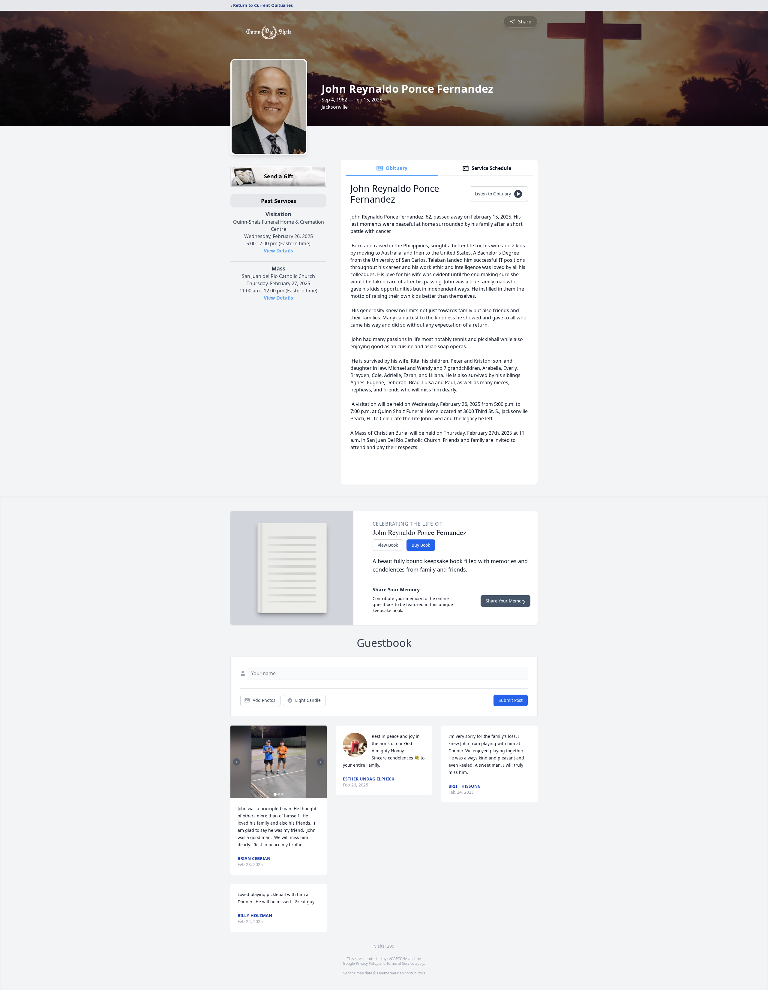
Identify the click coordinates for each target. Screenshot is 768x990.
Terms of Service (400, 963)
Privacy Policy (367, 963)
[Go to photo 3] (282, 794)
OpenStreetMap (390, 973)
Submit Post (511, 700)
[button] (278, 762)
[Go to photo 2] (279, 794)
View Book (388, 545)
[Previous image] (236, 761)
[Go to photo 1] (275, 794)
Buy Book (421, 545)
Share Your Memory (505, 601)
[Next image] (320, 761)
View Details (278, 250)
